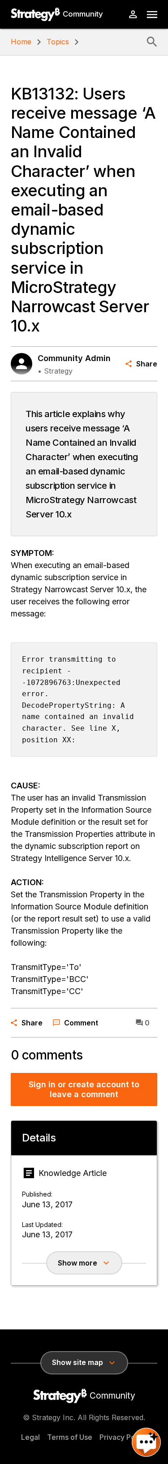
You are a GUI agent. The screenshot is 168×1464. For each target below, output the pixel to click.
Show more (77, 1262)
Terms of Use (69, 1437)
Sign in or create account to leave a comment (84, 1089)
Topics (58, 41)
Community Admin (74, 358)
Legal (30, 1437)
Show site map (77, 1362)
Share (146, 363)
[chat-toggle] (146, 1442)
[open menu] (152, 14)
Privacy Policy (123, 1437)
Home (21, 41)
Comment (81, 1022)
